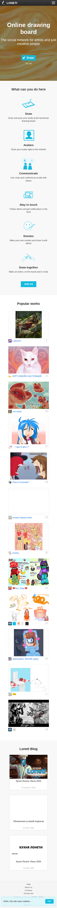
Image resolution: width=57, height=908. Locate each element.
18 (46, 729)
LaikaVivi (16, 341)
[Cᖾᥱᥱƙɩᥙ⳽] (27, 623)
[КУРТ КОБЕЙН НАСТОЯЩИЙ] (10, 376)
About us (28, 887)
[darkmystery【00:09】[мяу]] (10, 659)
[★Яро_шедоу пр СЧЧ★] (18, 623)
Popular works (28, 303)
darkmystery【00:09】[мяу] (25, 659)
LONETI (12, 3)
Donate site (28, 893)
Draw (30, 57)
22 (46, 552)
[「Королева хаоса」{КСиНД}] (10, 623)
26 (46, 411)
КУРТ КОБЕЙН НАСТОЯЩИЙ (27, 376)
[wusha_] (10, 553)
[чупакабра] (14, 623)
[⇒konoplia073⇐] (14, 729)
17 (46, 446)
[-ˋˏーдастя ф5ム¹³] (10, 447)
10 (46, 517)
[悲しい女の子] (14, 694)
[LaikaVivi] (10, 341)
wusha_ (16, 553)
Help (28, 884)
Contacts (28, 890)
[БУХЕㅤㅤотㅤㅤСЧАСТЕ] (23, 623)
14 (46, 623)
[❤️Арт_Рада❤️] (10, 588)
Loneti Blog (28, 749)
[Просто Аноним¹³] (10, 482)
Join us (28, 284)
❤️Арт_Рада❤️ (19, 588)
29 (46, 482)
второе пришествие (22, 517)
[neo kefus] (10, 411)
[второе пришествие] (10, 517)
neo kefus (17, 411)
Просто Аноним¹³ (20, 482)
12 (46, 376)
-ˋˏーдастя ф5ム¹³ (20, 447)
